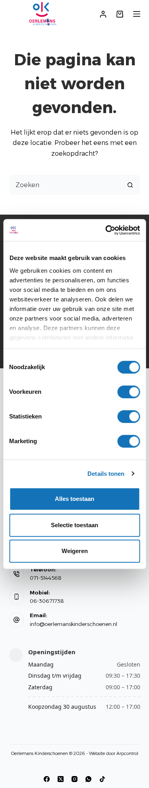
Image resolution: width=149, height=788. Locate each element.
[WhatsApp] (88, 779)
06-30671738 (47, 601)
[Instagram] (74, 779)
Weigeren (75, 550)
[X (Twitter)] (61, 779)
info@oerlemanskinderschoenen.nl (73, 624)
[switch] (128, 391)
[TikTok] (102, 779)
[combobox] (65, 185)
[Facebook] (47, 779)
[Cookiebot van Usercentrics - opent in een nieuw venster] (106, 230)
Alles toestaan (74, 498)
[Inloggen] (103, 14)
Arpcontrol (127, 753)
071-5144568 (46, 578)
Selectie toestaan (74, 525)
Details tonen (105, 473)
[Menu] (136, 14)
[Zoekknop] (130, 184)
